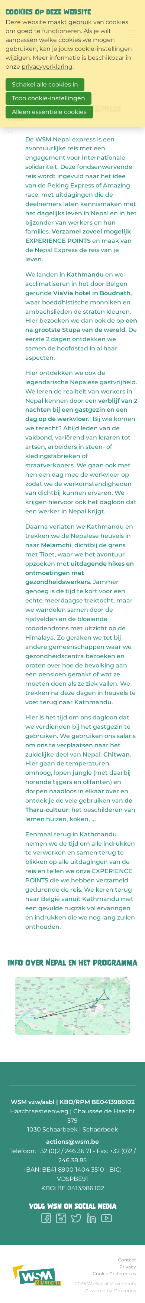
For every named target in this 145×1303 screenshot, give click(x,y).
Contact (127, 1260)
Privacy (127, 1267)
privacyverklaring (47, 66)
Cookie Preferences (114, 1273)
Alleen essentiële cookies (49, 111)
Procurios (125, 1290)
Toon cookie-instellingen (48, 98)
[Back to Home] (37, 1275)
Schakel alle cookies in (45, 84)
